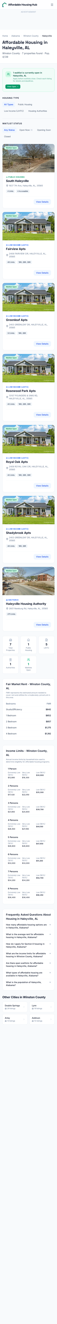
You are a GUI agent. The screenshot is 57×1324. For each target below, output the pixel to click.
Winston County (31, 36)
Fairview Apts (16, 249)
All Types (8, 104)
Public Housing (25, 104)
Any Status (9, 130)
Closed (7, 136)
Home (5, 36)
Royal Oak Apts (17, 462)
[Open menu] (52, 4)
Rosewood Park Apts (21, 391)
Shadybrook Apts (18, 533)
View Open (11, 86)
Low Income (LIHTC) (14, 111)
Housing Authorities (37, 111)
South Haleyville (17, 181)
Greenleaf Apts (16, 320)
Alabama (15, 36)
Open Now (25, 130)
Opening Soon (44, 130)
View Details (42, 202)
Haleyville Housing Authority (26, 604)
